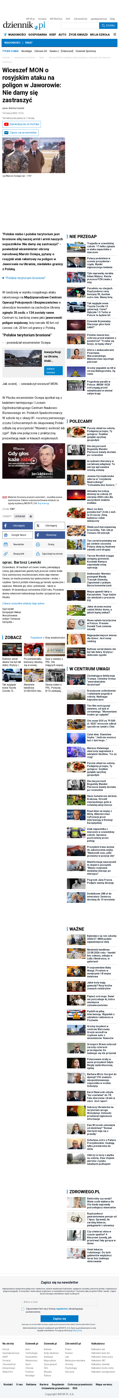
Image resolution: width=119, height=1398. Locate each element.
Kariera (44, 1384)
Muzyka (48, 1372)
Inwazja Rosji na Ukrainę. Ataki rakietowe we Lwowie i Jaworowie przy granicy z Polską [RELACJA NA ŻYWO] (53, 356)
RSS (75, 1388)
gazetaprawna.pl (99, 19)
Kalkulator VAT (98, 1360)
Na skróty (8, 1343)
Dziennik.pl (31, 1343)
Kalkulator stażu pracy (102, 1357)
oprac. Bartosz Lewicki (13, 108)
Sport (28, 1364)
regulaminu (62, 1308)
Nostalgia (26, 51)
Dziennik (6, 58)
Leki (67, 1357)
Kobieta (47, 1349)
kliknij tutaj (77, 1330)
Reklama (31, 1384)
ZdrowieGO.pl (80, 19)
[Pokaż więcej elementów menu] (114, 34)
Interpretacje (8, 1368)
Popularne (36, 637)
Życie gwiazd (50, 1364)
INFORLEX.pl (56, 19)
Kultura (47, 1375)
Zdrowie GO (40, 51)
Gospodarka (31, 1357)
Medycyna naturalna (75, 1360)
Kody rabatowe (51, 1353)
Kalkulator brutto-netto (102, 1368)
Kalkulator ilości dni (100, 1353)
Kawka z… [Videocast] (61, 51)
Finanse (69, 1353)
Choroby (69, 1364)
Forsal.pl (6, 1360)
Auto (27, 1349)
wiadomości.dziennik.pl (25, 58)
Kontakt (8, 1384)
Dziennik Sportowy (86, 51)
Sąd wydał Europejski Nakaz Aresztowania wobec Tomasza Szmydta (11, 615)
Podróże (29, 1372)
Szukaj (110, 25)
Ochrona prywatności (80, 1384)
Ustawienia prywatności (55, 1388)
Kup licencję (43, 503)
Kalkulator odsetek (100, 1364)
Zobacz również (50, 370)
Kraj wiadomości (55, 637)
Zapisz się (59, 1318)
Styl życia (69, 1372)
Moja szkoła (50, 1360)
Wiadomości (12, 42)
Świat (29, 42)
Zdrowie (29, 1368)
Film (46, 1368)
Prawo (68, 1349)
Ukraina (20, 516)
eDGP (5, 1357)
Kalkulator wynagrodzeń (103, 1372)
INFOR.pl (30, 19)
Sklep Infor (7, 1372)
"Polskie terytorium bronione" (25, 278)
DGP (68, 19)
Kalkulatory (98, 1343)
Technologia (31, 1353)
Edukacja (48, 1357)
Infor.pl (5, 1349)
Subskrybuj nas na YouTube (24, 124)
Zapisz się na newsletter (23, 132)
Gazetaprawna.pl (10, 1353)
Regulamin (58, 1384)
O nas (19, 1384)
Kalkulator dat (98, 1349)
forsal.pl (42, 19)
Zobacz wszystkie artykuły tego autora (23, 603)
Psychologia (71, 1368)
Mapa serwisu (104, 1384)
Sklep (112, 19)
